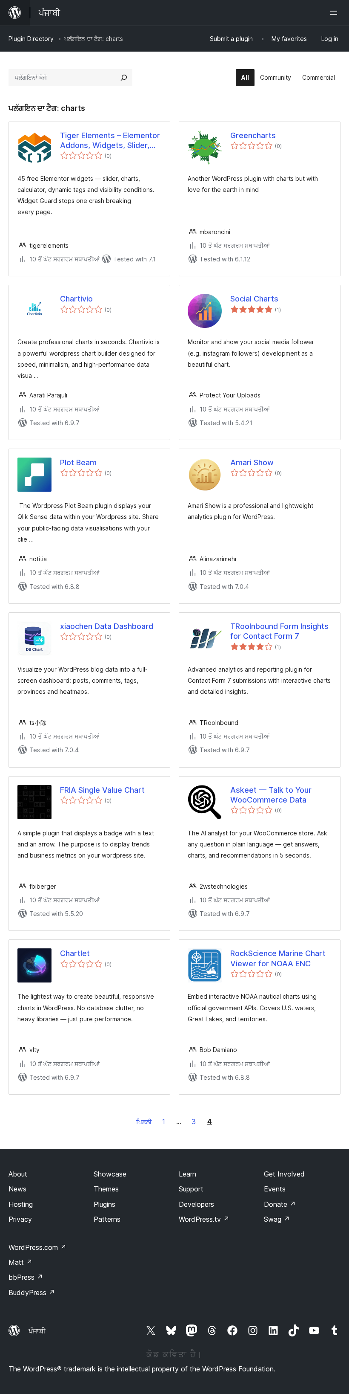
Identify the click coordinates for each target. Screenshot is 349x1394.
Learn (187, 1174)
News (17, 1189)
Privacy (20, 1219)
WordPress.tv (204, 1219)
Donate (280, 1204)
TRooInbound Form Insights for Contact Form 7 (279, 631)
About (18, 1174)
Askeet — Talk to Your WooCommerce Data (271, 794)
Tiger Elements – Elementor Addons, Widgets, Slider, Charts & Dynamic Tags (110, 141)
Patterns (107, 1219)
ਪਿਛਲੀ (144, 1121)
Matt (20, 1262)
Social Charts (254, 298)
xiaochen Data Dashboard (106, 626)
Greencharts (253, 135)
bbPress (26, 1277)
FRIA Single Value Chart (102, 789)
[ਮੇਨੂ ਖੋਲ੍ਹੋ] (335, 13)
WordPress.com (37, 1247)
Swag (277, 1219)
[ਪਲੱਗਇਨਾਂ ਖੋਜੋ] (123, 77)
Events (275, 1189)
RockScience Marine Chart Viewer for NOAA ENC (278, 958)
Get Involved (284, 1174)
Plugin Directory (31, 38)
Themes (106, 1189)
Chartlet (75, 953)
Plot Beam (78, 462)
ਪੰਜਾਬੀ (37, 1331)
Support (191, 1189)
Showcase (110, 1174)
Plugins (104, 1204)
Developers (196, 1204)
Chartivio (76, 298)
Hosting (21, 1204)
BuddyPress (32, 1292)
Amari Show (252, 462)
